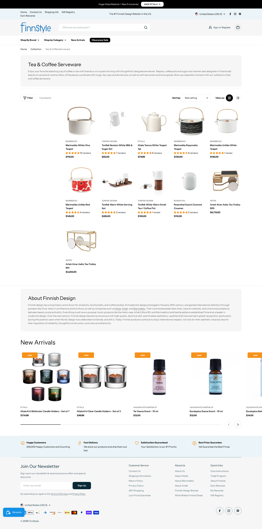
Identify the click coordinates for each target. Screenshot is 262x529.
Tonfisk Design (109, 141)
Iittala (118, 308)
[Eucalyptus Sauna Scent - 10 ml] (216, 377)
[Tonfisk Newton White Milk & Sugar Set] (117, 121)
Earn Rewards (27, 15)
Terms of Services (59, 494)
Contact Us (36, 12)
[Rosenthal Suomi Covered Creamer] (189, 180)
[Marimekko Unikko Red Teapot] (81, 180)
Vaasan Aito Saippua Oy (145, 407)
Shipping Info (52, 12)
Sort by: (176, 97)
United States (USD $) (210, 14)
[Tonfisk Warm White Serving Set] (117, 180)
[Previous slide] (228, 424)
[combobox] (104, 27)
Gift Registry (68, 12)
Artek (213, 201)
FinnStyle (34, 521)
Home (23, 12)
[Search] (146, 27)
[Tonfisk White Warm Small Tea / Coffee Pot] (153, 180)
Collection (36, 49)
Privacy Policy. (79, 494)
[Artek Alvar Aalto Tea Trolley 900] (226, 180)
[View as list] (238, 98)
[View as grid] (229, 98)
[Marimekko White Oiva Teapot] (81, 121)
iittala (141, 141)
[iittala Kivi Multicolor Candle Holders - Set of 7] (46, 377)
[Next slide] (238, 424)
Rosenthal (179, 201)
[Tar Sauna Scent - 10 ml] (159, 377)
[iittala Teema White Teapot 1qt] (153, 121)
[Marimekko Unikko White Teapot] (226, 121)
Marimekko (71, 141)
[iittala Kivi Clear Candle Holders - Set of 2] (103, 377)
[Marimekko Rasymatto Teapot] (189, 121)
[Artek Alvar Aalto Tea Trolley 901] (81, 240)
